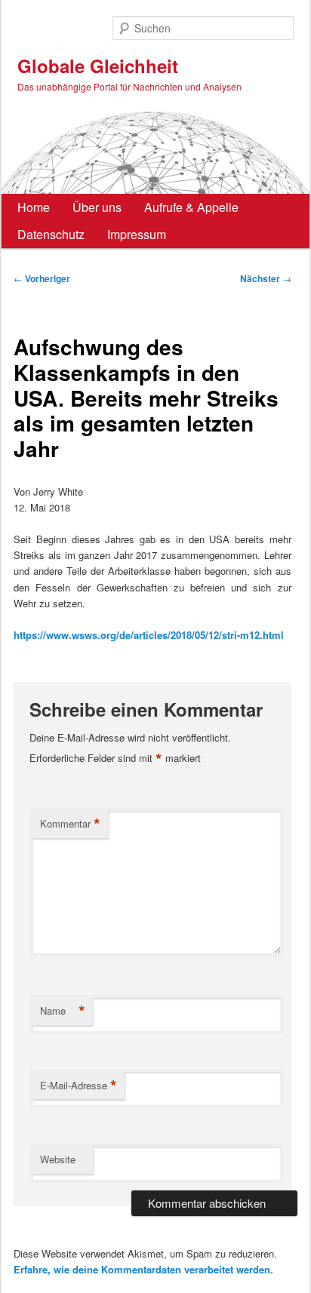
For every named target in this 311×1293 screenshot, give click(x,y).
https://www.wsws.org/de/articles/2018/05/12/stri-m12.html (149, 635)
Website (57, 1159)
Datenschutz (51, 234)
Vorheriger (42, 278)
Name (62, 1011)
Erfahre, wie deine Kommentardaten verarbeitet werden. (143, 1269)
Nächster (265, 278)
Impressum (136, 234)
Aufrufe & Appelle (191, 207)
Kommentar (70, 824)
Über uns (97, 207)
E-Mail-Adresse (78, 1085)
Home (33, 207)
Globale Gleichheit (97, 65)
